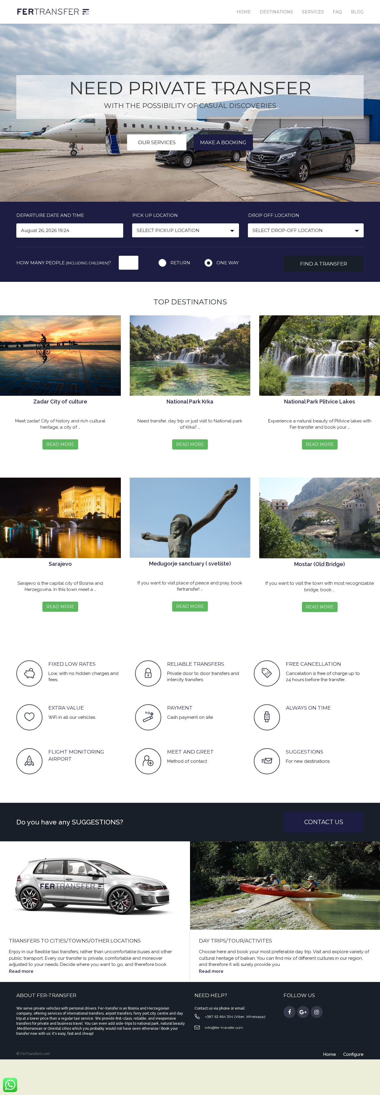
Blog (357, 12)
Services (313, 12)
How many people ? (63, 263)
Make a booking (223, 142)
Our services (157, 142)
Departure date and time (50, 215)
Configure (353, 1054)
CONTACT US (323, 822)
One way (227, 263)
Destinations (276, 12)
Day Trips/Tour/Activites (235, 941)
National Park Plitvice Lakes (319, 401)
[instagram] (317, 1012)
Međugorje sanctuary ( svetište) (190, 563)
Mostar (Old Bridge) (319, 564)
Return (180, 263)
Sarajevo (60, 564)
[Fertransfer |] (52, 11)
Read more (21, 971)
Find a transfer (323, 264)
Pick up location (155, 215)
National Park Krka (190, 401)
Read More (60, 444)
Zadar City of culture (60, 401)
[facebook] (289, 1012)
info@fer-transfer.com (224, 1027)
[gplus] (303, 1012)
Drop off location (273, 215)
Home (244, 12)
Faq (337, 12)
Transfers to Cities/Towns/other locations (75, 941)
